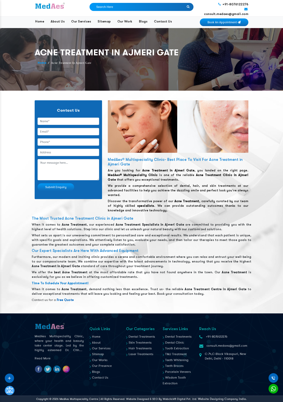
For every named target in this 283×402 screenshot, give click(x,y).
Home (39, 21)
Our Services (81, 21)
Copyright (42, 399)
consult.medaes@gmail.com (226, 14)
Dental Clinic (174, 343)
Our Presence (101, 366)
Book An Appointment (223, 22)
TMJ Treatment (175, 354)
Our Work (124, 21)
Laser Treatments (140, 354)
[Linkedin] (9, 377)
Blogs (143, 21)
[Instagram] (9, 377)
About (96, 343)
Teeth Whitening (176, 360)
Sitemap (104, 21)
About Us (58, 21)
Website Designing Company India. (222, 399)
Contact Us (163, 21)
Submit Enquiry (55, 187)
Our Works (99, 360)
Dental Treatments (141, 337)
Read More (43, 358)
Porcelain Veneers (177, 372)
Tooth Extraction (176, 348)
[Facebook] (9, 377)
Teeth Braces (173, 366)
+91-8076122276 (235, 4)
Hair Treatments (140, 348)
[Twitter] (9, 377)
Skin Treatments (140, 343)
